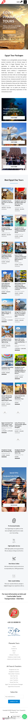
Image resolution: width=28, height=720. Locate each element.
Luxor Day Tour (14, 678)
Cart (14, 653)
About (14, 650)
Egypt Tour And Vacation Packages (14, 684)
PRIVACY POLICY (14, 655)
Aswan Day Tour (14, 682)
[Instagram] (19, 716)
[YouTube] (12, 716)
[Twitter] (16, 716)
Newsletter (14, 701)
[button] (24, 716)
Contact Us (14, 648)
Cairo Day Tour (14, 676)
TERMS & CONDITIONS (14, 657)
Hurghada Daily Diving (11, 476)
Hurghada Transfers (14, 671)
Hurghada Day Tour (14, 669)
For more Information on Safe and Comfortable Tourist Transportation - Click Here (14, 596)
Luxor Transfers (14, 680)
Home (14, 646)
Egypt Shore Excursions (14, 686)
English (7, 718)
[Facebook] (8, 716)
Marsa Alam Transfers (14, 673)
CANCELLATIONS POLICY (14, 659)
